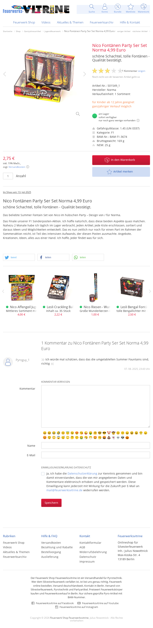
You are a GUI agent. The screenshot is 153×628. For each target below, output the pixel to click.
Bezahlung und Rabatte (57, 547)
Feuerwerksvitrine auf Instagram (78, 607)
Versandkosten (17, 167)
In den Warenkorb (123, 160)
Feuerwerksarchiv (101, 22)
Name (31, 445)
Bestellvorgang (51, 552)
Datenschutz (87, 557)
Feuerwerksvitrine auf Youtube (100, 603)
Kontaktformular (90, 543)
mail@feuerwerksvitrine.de (64, 490)
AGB (82, 547)
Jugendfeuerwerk (53, 31)
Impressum (87, 561)
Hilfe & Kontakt (130, 22)
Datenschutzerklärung (82, 473)
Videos (45, 22)
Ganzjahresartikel (32, 31)
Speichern (51, 503)
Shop (18, 31)
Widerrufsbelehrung (93, 552)
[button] (19, 257)
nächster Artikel (140, 31)
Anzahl (21, 176)
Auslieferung (49, 557)
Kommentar (27, 388)
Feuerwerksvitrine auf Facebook (54, 603)
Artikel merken (123, 171)
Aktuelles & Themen (70, 22)
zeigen (141, 71)
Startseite (7, 31)
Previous (3, 291)
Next (150, 291)
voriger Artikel (123, 31)
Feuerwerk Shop (24, 22)
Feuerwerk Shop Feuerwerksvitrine (69, 617)
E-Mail (31, 455)
